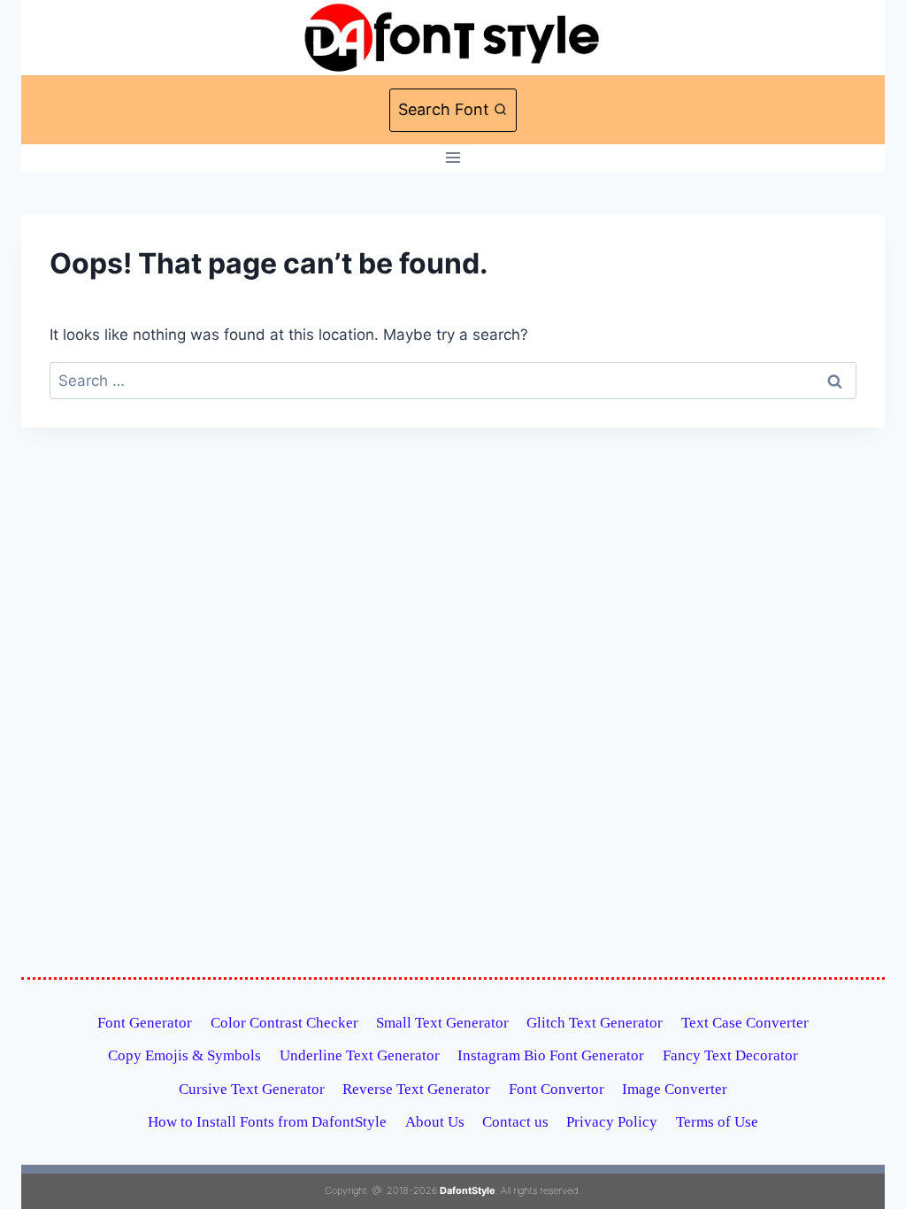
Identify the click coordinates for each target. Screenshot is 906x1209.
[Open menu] (453, 158)
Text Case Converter (745, 1022)
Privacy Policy (611, 1121)
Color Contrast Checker (284, 1022)
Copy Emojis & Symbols (184, 1055)
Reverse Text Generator (416, 1089)
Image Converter (674, 1089)
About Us (435, 1121)
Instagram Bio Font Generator (550, 1055)
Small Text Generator (442, 1022)
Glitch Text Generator (594, 1022)
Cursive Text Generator (252, 1089)
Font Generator (144, 1022)
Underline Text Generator (360, 1055)
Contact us (515, 1121)
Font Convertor (556, 1089)
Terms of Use (717, 1121)
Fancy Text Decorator (730, 1055)
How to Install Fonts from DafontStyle (267, 1121)
